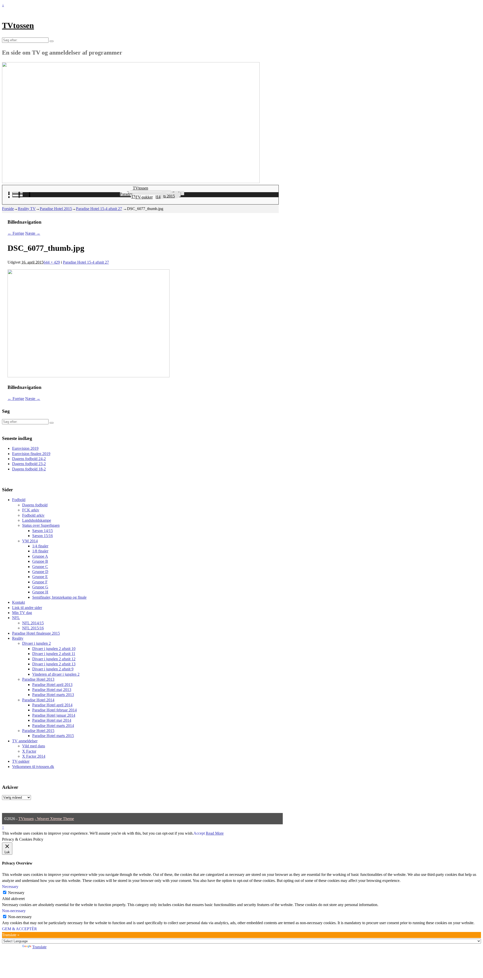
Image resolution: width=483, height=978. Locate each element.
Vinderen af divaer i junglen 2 (55, 674)
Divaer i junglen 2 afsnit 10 (53, 648)
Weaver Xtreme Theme (55, 819)
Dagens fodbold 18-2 (29, 469)
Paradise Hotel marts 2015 (53, 736)
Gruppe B (40, 561)
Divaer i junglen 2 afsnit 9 (52, 669)
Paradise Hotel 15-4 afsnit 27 (99, 209)
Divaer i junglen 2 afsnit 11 (53, 653)
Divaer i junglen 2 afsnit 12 (53, 659)
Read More (215, 833)
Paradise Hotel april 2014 (52, 705)
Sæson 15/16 (42, 536)
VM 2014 (30, 541)
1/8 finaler (40, 551)
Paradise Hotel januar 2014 (53, 715)
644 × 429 (52, 262)
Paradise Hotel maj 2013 (51, 689)
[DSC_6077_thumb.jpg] (89, 376)
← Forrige (16, 233)
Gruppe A (40, 556)
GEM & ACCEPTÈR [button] (19, 929)
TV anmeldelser (24, 741)
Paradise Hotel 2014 (38, 700)
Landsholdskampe (36, 520)
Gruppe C (40, 566)
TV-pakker (144, 197)
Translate (39, 947)
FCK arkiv (30, 510)
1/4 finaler (40, 546)
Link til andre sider (27, 607)
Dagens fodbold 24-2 (29, 459)
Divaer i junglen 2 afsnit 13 (53, 664)
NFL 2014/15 (33, 623)
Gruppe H (40, 592)
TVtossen (18, 25)
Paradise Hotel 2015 (56, 209)
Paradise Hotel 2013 (38, 679)
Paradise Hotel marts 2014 (53, 725)
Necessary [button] (10, 886)
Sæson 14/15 (42, 530)
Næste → (32, 233)
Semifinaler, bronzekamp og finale (59, 597)
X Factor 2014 (33, 756)
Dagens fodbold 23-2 (29, 464)
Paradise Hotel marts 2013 (53, 694)
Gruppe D (40, 571)
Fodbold (18, 500)
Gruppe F (40, 582)
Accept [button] (199, 833)
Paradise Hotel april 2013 (52, 684)
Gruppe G (40, 587)
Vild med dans (33, 746)
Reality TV (27, 209)
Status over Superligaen (41, 525)
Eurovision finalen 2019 (31, 454)
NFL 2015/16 (33, 628)
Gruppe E (40, 577)
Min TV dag (22, 612)
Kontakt (18, 602)
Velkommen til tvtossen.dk (33, 766)
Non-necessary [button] (14, 911)
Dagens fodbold (35, 505)
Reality (17, 638)
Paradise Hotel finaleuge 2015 (36, 633)
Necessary (16, 892)
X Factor (29, 751)
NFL (16, 618)
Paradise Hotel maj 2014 (51, 720)
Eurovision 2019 (25, 448)
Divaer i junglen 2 (36, 643)
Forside (8, 209)
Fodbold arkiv (33, 515)
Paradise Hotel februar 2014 (54, 710)
